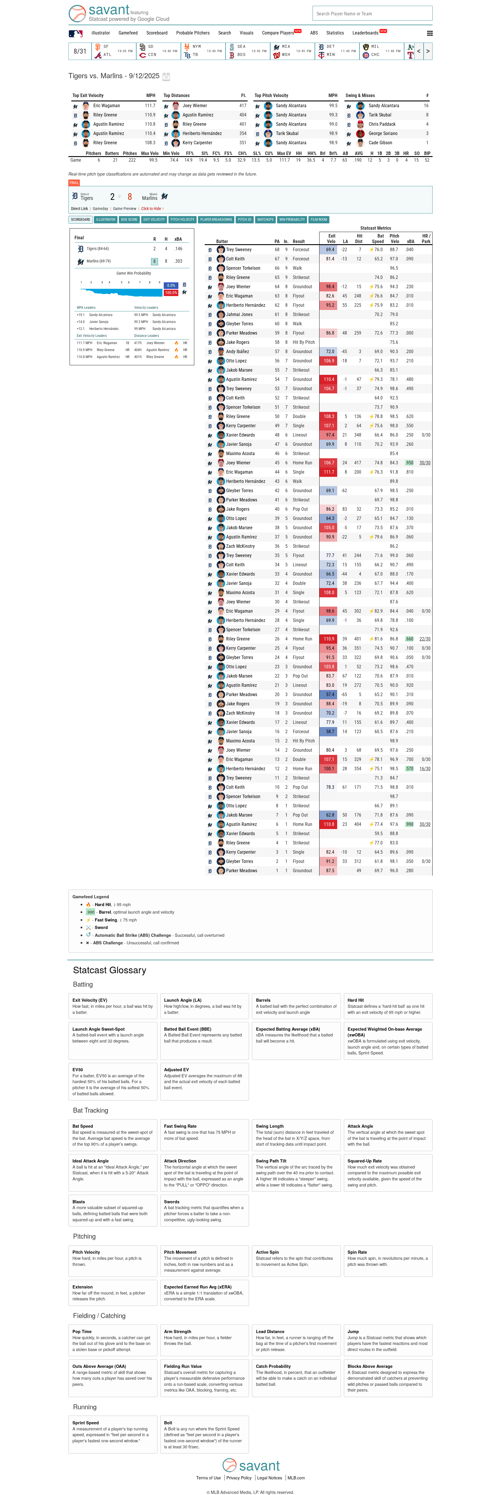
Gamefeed (128, 33)
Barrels (263, 1000)
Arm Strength (177, 1331)
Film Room (319, 220)
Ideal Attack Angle (90, 1161)
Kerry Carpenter (197, 142)
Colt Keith (235, 259)
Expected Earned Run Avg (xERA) (198, 1287)
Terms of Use (209, 1478)
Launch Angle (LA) (183, 1000)
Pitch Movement (180, 1252)
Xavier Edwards (240, 435)
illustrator (101, 33)
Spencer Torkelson (243, 268)
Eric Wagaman (106, 105)
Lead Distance (270, 1331)
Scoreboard (157, 33)
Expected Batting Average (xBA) (288, 1029)
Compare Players (278, 33)
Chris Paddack (382, 124)
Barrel (105, 912)
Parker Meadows (241, 333)
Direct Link (80, 208)
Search (224, 33)
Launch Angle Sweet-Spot (98, 1029)
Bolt (168, 1422)
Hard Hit (103, 904)
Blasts (78, 1201)
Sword (101, 927)
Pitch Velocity (86, 1252)
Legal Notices (270, 1478)
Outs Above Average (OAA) (99, 1366)
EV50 (77, 1069)
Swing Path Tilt (271, 1161)
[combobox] (373, 13)
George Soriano (383, 133)
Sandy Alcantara (291, 105)
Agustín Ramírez (108, 124)
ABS (314, 33)
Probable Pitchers (193, 33)
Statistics (335, 33)
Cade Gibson (380, 142)
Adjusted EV (176, 1069)
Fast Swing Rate (180, 1126)
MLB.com (296, 1478)
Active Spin (267, 1252)
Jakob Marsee (239, 370)
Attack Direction (180, 1161)
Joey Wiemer (195, 105)
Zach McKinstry (240, 546)
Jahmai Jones (239, 314)
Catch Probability (273, 1366)
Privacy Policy (239, 1478)
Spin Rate (357, 1252)
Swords (171, 1201)
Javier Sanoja (239, 444)
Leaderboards (369, 33)
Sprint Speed (85, 1422)
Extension (82, 1287)
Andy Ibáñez (237, 351)
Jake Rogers (237, 342)
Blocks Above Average (370, 1366)
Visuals (246, 33)
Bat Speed (82, 1126)
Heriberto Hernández (202, 133)
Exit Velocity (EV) (89, 1000)
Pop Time (82, 1331)
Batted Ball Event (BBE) (187, 1029)
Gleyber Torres (239, 323)
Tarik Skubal (287, 133)
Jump (353, 1331)
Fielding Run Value (183, 1366)
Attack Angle (360, 1126)
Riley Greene (105, 115)
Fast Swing (106, 920)
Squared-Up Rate (365, 1161)
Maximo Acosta (240, 453)
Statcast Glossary (109, 969)
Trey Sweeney (239, 249)
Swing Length (270, 1126)
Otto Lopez (236, 361)
